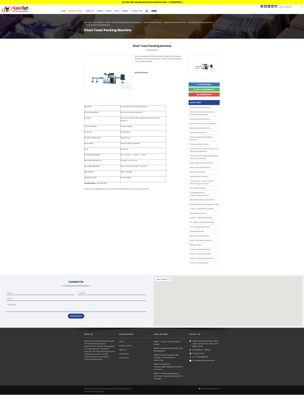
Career (100, 11)
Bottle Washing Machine (200, 249)
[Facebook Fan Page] (262, 6)
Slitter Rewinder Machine (200, 167)
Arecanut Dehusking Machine (202, 258)
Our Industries (98, 22)
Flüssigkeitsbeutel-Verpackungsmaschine (199, 193)
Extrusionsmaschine (198, 132)
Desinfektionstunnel (198, 213)
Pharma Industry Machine (200, 254)
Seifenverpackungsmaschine (175, 22)
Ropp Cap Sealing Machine (201, 240)
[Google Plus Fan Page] (269, 6)
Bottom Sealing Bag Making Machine (201, 138)
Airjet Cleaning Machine (199, 236)
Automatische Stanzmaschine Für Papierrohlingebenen (204, 150)
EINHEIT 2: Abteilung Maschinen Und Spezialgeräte (123, 22)
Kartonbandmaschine (199, 176)
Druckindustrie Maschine (200, 119)
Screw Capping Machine (200, 227)
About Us (90, 11)
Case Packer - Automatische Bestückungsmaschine (202, 182)
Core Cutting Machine (199, 263)
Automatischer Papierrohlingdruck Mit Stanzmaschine (204, 157)
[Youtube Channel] (275, 6)
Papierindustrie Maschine (200, 128)
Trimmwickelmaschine (199, 144)
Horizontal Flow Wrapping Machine (200, 22)
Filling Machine (196, 245)
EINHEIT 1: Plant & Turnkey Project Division (167, 342)
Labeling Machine (197, 231)
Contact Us (136, 11)
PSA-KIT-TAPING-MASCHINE (201, 218)
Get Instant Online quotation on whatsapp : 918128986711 (152, 2)
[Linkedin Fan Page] (272, 6)
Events (109, 11)
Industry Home (75, 11)
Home (63, 11)
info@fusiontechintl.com (204, 360)
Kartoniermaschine (198, 172)
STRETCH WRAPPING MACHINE (202, 209)
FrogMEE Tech (99, 391)
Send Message (76, 316)
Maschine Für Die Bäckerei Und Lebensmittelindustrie (202, 113)
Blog (117, 11)
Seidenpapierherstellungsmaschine (204, 204)
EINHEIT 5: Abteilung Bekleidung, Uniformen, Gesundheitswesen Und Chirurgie (168, 376)
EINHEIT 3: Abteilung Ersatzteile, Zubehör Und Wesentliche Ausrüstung (166, 357)
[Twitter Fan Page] (266, 6)
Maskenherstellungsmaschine (202, 200)
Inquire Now (124, 354)
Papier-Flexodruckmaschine (201, 163)
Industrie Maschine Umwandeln (203, 123)
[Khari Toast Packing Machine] (108, 79)
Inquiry (125, 11)
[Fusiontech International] (15, 9)
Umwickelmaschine (198, 188)
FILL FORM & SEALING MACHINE (202, 222)
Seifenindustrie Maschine (152, 22)
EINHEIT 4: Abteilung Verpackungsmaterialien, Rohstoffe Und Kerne (168, 367)
